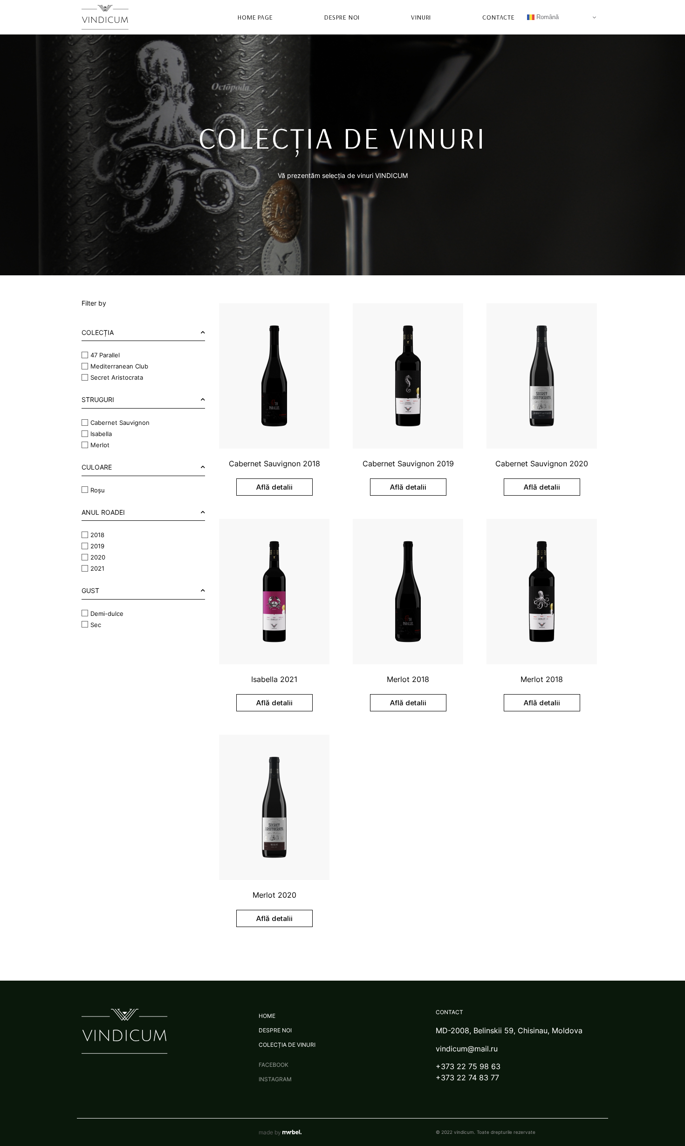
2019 (97, 546)
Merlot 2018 (408, 679)
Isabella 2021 (274, 679)
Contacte (498, 17)
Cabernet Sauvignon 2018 (274, 463)
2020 (97, 557)
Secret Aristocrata (116, 377)
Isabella (101, 433)
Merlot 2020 (274, 895)
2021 (97, 568)
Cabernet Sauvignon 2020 (541, 463)
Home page (255, 17)
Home (267, 1015)
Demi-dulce (106, 613)
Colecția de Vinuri (287, 1044)
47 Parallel (105, 355)
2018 (97, 535)
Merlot (100, 445)
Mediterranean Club (119, 366)
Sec (95, 624)
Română (546, 17)
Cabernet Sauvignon (120, 422)
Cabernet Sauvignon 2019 (408, 463)
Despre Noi (342, 17)
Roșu (97, 489)
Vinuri (421, 17)
